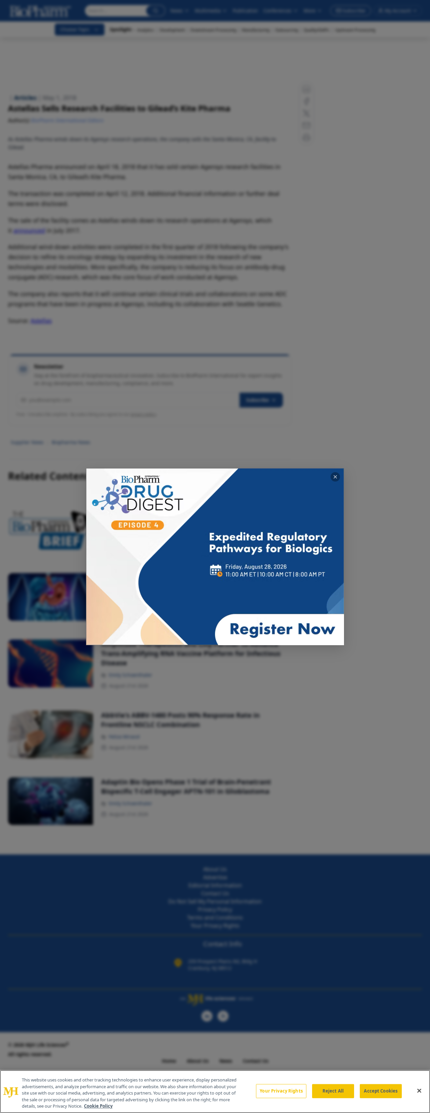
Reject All (333, 1091)
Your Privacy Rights (281, 1091)
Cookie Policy (98, 1106)
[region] (215, 1091)
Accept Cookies (380, 1091)
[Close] (419, 1090)
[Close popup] (335, 477)
